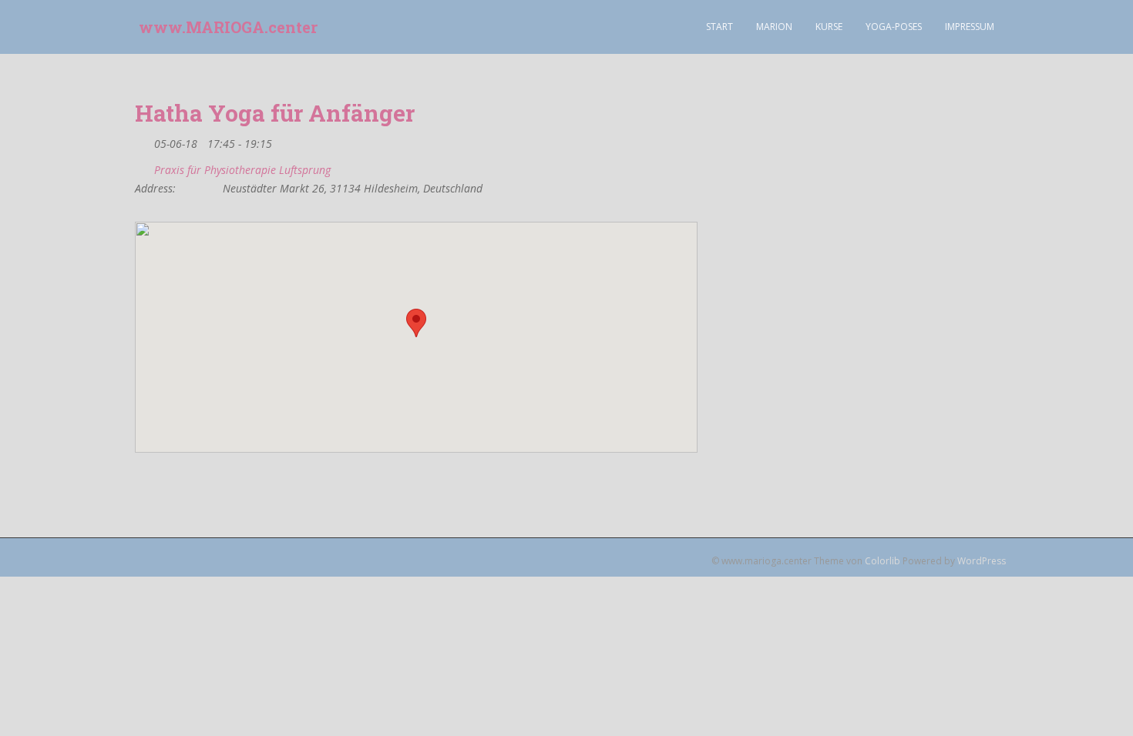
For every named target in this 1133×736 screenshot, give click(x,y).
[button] (416, 323)
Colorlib (882, 560)
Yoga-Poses (894, 26)
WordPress (981, 560)
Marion (774, 26)
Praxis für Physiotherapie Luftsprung (242, 170)
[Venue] (143, 166)
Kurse (828, 26)
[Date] (143, 140)
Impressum (969, 26)
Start (719, 26)
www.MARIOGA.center (228, 27)
